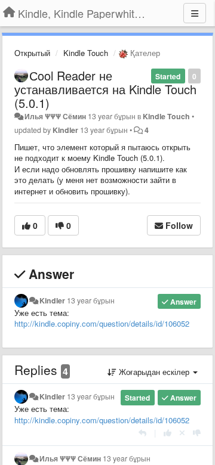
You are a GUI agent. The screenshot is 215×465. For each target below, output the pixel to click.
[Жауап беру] (142, 432)
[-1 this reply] (197, 432)
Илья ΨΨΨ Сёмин (55, 116)
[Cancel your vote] (182, 432)
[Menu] (194, 13)
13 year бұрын (91, 300)
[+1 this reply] (167, 432)
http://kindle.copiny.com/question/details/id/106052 (101, 323)
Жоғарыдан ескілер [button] (154, 371)
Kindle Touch (85, 52)
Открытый (32, 52)
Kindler (65, 130)
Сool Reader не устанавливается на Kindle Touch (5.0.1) (105, 89)
